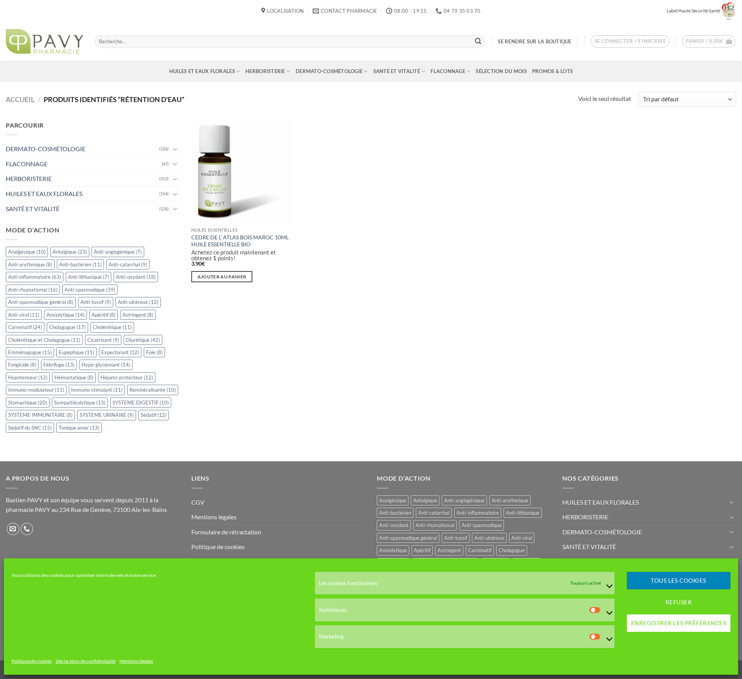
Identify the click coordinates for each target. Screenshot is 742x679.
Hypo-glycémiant (106, 365)
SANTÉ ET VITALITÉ (396, 71)
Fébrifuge (59, 365)
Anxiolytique (65, 315)
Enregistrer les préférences (678, 623)
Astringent (138, 315)
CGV (197, 502)
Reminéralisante (152, 390)
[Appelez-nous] (26, 529)
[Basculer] (175, 149)
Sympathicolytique (80, 402)
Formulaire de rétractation (226, 532)
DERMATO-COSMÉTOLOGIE (329, 71)
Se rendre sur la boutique (534, 41)
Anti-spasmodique (90, 290)
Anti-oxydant (136, 277)
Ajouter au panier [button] (222, 276)
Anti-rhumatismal (33, 290)
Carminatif (25, 327)
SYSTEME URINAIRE (107, 415)
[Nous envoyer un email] (13, 529)
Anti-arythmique (30, 264)
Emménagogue (30, 352)
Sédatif (154, 415)
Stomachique (27, 402)
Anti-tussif (95, 302)
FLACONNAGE (448, 71)
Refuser (678, 602)
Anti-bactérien (80, 264)
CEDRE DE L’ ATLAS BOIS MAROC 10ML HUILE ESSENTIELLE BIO (240, 241)
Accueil (20, 99)
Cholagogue (67, 327)
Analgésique (27, 252)
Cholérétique (112, 327)
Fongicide (22, 365)
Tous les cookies (678, 580)
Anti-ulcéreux (138, 302)
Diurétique (143, 340)
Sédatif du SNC (30, 428)
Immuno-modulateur (36, 390)
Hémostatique (74, 377)
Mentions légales (136, 661)
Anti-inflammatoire (34, 277)
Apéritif (104, 315)
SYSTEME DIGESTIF (140, 402)
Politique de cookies (32, 661)
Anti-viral (23, 315)
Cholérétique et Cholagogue (44, 340)
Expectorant (120, 352)
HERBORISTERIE (265, 71)
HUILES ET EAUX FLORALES (202, 71)
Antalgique (70, 252)
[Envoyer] (478, 41)
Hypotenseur (28, 377)
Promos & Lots (552, 71)
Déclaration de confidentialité (86, 661)
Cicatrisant (103, 340)
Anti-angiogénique (118, 252)
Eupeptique (76, 352)
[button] (630, 41)
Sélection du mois (501, 71)
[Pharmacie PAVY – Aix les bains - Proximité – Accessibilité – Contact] (44, 41)
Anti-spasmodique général (40, 302)
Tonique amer (79, 428)
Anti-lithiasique (88, 277)
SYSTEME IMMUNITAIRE (40, 415)
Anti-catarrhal (128, 264)
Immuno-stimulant (97, 390)
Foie (154, 352)
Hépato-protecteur (126, 377)
